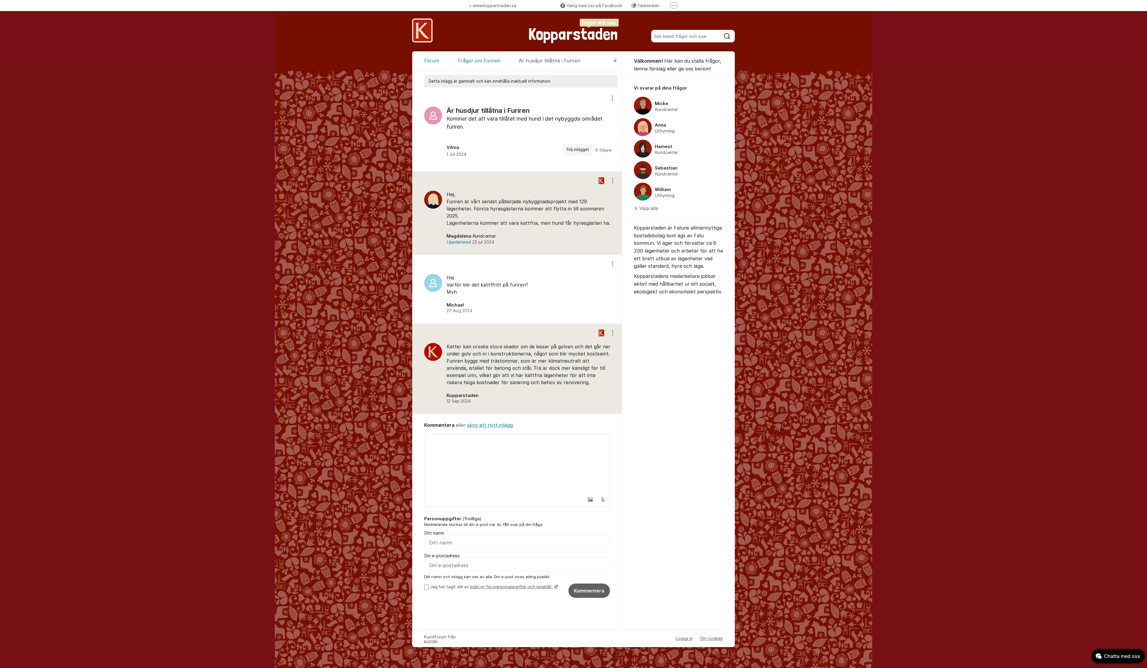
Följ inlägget (578, 149)
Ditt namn (434, 533)
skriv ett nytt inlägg (490, 425)
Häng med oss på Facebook (594, 5)
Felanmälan (648, 5)
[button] (590, 500)
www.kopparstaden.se (494, 5)
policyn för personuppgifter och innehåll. (511, 586)
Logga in (684, 638)
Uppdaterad (470, 242)
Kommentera (589, 591)
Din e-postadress (442, 555)
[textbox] (517, 464)
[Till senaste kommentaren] (615, 60)
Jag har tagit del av (491, 586)
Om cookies (711, 638)
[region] (517, 129)
